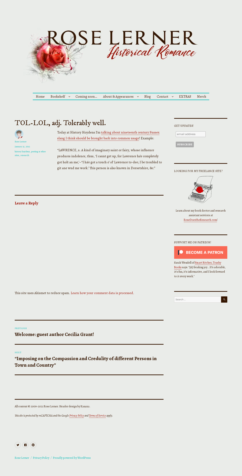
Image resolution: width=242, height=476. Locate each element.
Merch (201, 96)
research (24, 155)
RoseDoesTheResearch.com (200, 220)
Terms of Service (97, 416)
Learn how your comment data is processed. (102, 293)
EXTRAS (185, 96)
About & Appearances (118, 96)
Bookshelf (57, 96)
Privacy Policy (76, 416)
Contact (162, 96)
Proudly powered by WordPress (72, 458)
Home (40, 96)
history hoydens (22, 151)
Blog (147, 96)
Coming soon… (86, 96)
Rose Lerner (21, 141)
